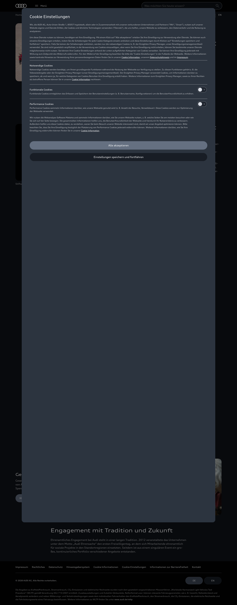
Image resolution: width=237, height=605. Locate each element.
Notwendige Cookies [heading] (41, 65)
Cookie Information (131, 57)
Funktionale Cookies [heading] (41, 89)
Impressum (182, 57)
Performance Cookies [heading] (42, 104)
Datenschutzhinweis (159, 57)
